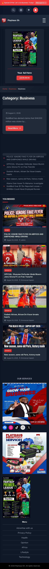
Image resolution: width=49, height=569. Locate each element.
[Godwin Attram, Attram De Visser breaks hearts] (24, 296)
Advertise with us (24, 528)
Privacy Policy (24, 533)
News (7, 230)
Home (5, 89)
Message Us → (41, 3)
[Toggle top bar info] (29, 10)
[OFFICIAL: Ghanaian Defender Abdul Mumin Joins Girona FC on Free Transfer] (24, 256)
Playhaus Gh (13, 20)
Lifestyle (25, 552)
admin (23, 240)
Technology (24, 557)
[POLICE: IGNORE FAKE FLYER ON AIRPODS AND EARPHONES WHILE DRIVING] (24, 216)
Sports (8, 270)
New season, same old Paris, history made (25, 179)
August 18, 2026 (12, 240)
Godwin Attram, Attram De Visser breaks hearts (24, 172)
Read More (13, 128)
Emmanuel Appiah (27, 280)
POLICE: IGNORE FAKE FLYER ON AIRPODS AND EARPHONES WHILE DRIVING (25, 158)
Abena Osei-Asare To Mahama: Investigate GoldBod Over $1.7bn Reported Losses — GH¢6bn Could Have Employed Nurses (25, 186)
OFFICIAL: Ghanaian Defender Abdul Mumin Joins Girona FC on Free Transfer (25, 165)
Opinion (24, 542)
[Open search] (13, 10)
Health (24, 537)
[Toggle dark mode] (20, 10)
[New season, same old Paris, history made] (24, 336)
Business (12, 89)
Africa (24, 547)
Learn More (24, 78)
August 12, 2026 (12, 358)
